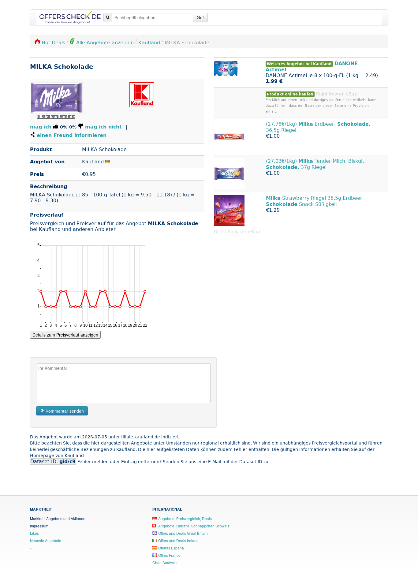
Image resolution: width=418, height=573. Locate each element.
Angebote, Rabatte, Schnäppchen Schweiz (193, 525)
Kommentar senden (64, 411)
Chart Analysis (164, 562)
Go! (200, 17)
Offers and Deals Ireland (178, 540)
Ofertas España (170, 547)
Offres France (169, 555)
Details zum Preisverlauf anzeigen (65, 335)
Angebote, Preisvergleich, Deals (184, 518)
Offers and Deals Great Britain (182, 533)
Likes (34, 533)
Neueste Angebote (45, 540)
